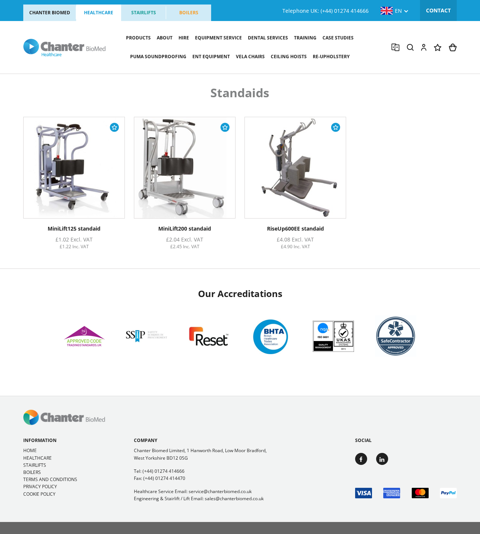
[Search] (410, 47)
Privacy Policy (40, 486)
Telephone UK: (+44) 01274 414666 (325, 10)
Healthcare (98, 12)
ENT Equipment (211, 56)
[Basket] (453, 47)
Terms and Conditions (50, 479)
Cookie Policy (39, 494)
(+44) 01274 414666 (163, 471)
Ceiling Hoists (289, 56)
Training (305, 38)
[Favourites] (437, 47)
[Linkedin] (382, 459)
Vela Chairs (250, 56)
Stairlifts (143, 12)
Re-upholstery (331, 56)
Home (30, 450)
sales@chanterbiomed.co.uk (234, 498)
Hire (183, 38)
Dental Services (268, 38)
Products (138, 38)
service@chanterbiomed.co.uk (220, 491)
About (164, 38)
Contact (438, 10)
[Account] (423, 47)
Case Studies (338, 38)
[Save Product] (114, 127)
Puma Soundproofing (158, 56)
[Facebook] (361, 459)
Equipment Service (218, 38)
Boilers (188, 12)
